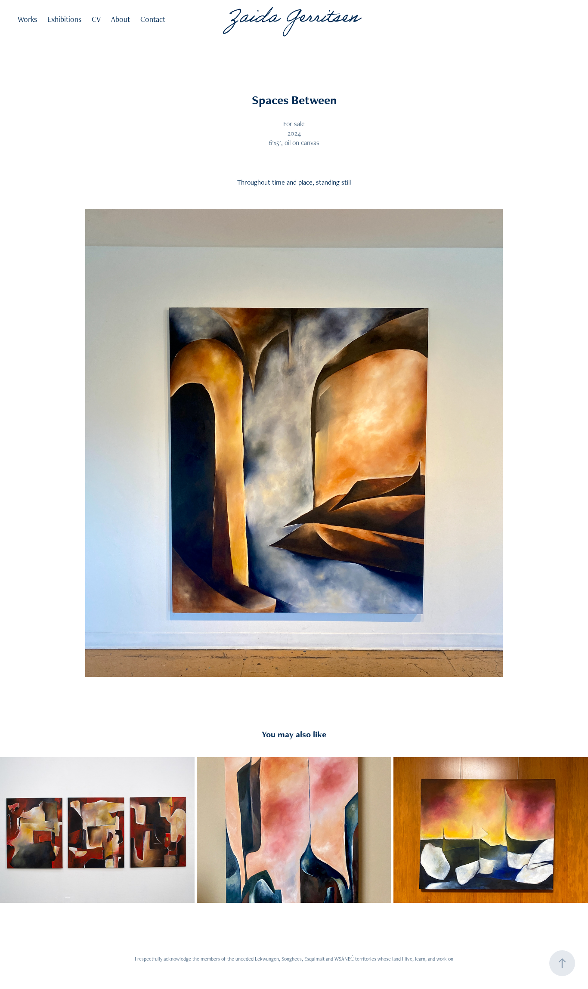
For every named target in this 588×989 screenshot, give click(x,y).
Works (27, 19)
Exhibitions (64, 19)
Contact (152, 19)
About (120, 19)
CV (96, 19)
